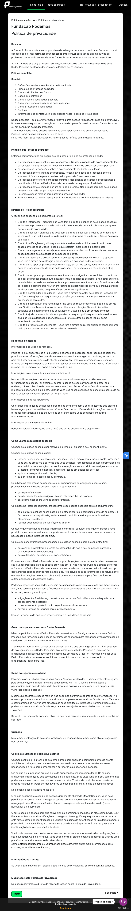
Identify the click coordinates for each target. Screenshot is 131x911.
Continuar (65, 908)
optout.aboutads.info (30, 843)
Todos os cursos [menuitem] (55, 4)
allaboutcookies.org (39, 847)
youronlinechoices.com (59, 843)
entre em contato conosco (95, 310)
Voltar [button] (16, 893)
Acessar (123, 4)
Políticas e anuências (23, 20)
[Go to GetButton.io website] (123, 908)
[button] (97, 5)
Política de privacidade (65, 904)
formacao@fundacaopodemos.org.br (55, 53)
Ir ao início (111, 892)
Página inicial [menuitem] (36, 4)
